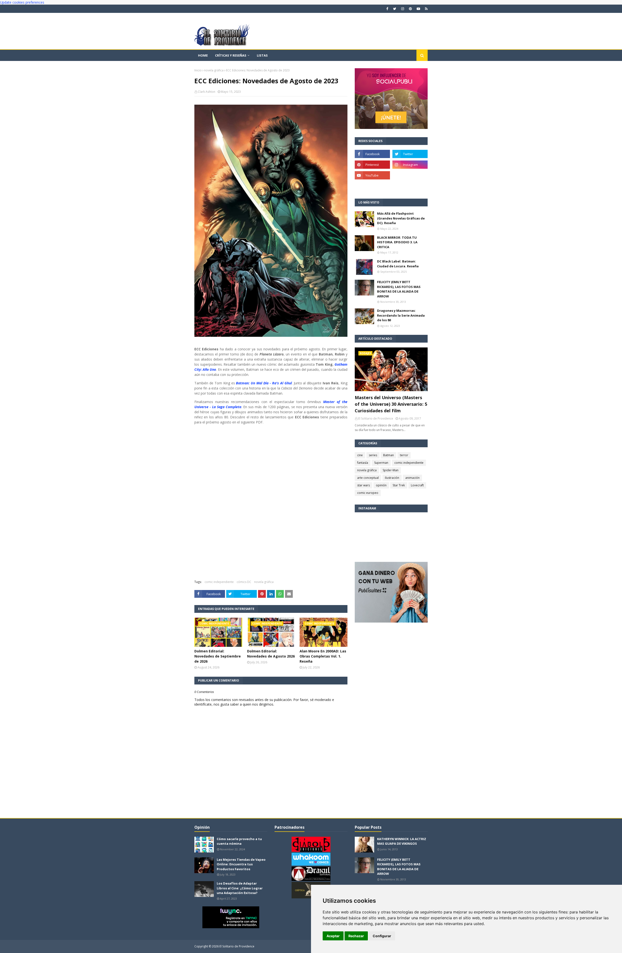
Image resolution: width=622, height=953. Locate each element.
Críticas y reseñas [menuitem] (230, 55)
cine (360, 455)
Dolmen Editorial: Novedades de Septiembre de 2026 (217, 656)
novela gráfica (214, 70)
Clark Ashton (206, 92)
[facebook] (387, 9)
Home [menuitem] (203, 55)
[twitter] (394, 9)
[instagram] (402, 9)
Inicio (198, 70)
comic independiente (219, 582)
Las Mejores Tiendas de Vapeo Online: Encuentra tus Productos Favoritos (241, 864)
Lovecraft (417, 485)
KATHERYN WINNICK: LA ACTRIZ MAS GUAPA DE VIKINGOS (401, 841)
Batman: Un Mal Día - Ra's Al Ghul (264, 383)
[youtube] (418, 9)
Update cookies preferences (22, 2)
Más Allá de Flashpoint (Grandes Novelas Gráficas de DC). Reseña (401, 218)
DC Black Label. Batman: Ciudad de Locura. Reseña (398, 263)
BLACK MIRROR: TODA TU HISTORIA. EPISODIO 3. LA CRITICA (397, 242)
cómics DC (244, 582)
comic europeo (367, 493)
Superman (381, 463)
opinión (381, 485)
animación (412, 478)
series (373, 455)
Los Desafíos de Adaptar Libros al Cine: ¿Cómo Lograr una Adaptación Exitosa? (240, 888)
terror (404, 455)
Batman (388, 455)
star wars (363, 485)
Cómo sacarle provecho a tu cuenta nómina (239, 841)
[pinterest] (410, 9)
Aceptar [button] (333, 936)
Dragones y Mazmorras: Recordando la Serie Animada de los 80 (401, 315)
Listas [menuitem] (262, 55)
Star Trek (399, 485)
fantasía (362, 463)
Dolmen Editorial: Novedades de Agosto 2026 (271, 653)
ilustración (392, 478)
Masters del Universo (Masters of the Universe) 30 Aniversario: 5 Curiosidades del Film (391, 404)
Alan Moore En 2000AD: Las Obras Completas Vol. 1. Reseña (323, 656)
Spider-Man (390, 470)
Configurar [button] (382, 936)
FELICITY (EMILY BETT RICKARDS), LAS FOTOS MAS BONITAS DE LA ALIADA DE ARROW (399, 289)
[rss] (426, 9)
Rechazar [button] (356, 936)
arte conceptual (368, 478)
